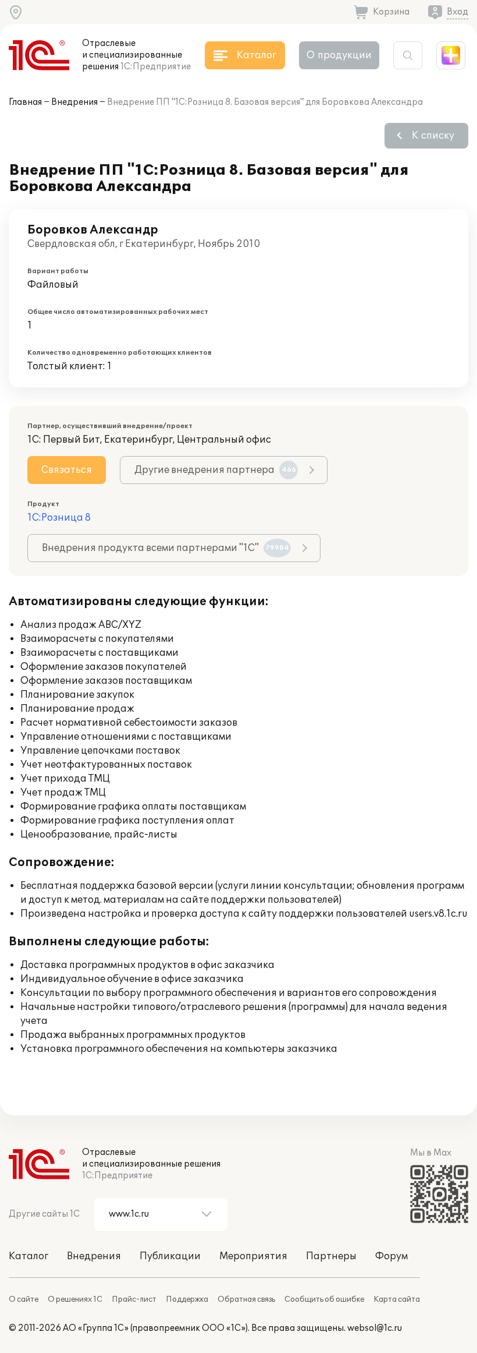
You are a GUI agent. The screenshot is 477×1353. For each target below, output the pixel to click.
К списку (433, 136)
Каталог (28, 1256)
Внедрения (74, 102)
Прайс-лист (134, 1299)
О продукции (339, 55)
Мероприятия (253, 1256)
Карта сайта (396, 1299)
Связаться (66, 470)
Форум (391, 1256)
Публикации (170, 1256)
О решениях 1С (75, 1299)
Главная (25, 102)
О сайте (23, 1299)
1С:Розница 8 (59, 518)
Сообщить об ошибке (324, 1299)
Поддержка (187, 1299)
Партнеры (331, 1256)
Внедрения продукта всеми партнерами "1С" (165, 548)
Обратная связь (246, 1299)
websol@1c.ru (374, 1328)
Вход (457, 12)
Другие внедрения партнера (215, 470)
